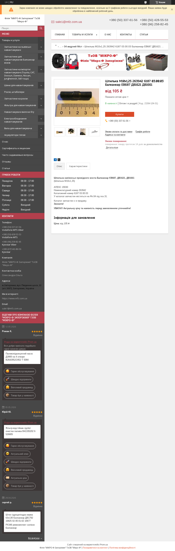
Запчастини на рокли (16, 98)
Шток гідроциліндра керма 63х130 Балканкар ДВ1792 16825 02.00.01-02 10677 (19, 517)
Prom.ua (104, 544)
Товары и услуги (11, 40)
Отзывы (6, 161)
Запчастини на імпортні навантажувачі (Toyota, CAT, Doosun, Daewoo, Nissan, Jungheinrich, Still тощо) (19, 74)
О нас (5, 141)
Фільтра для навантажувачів (20, 105)
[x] (59, 160)
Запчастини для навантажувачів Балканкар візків (19, 59)
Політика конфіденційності (122, 548)
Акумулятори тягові (14, 134)
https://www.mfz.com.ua (14, 298)
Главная (60, 34)
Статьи (6, 168)
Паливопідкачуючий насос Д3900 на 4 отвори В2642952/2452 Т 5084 (19, 356)
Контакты (126, 34)
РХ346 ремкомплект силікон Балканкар (20, 526)
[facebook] (55, 160)
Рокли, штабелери (14, 91)
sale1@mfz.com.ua (12, 308)
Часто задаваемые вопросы (17, 154)
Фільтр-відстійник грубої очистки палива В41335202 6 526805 (20, 431)
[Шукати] (41, 28)
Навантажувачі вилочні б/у (19, 111)
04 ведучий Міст (73, 46)
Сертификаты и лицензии (16, 148)
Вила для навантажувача (18, 128)
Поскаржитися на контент (95, 548)
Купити (120, 114)
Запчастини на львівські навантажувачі (17, 48)
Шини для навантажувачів (18, 85)
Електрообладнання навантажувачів (15, 120)
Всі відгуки (33, 538)
